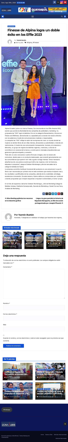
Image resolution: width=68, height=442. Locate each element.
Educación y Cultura (10, 388)
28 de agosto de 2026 (46, 396)
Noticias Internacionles (60, 434)
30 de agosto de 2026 (13, 377)
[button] (62, 16)
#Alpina (29, 42)
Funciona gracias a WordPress (10, 435)
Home (42, 434)
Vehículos (37, 235)
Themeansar (4, 437)
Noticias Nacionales (61, 438)
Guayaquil (16, 235)
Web (4, 325)
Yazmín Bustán (21, 40)
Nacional (7, 369)
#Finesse (36, 42)
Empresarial (11, 26)
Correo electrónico (10, 314)
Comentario (7, 267)
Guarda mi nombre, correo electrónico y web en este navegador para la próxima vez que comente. (33, 339)
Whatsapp (6, 410)
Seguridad (14, 369)
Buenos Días (49, 434)
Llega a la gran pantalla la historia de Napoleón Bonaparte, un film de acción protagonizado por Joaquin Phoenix (49, 200)
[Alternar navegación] (32, 16)
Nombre (6, 303)
